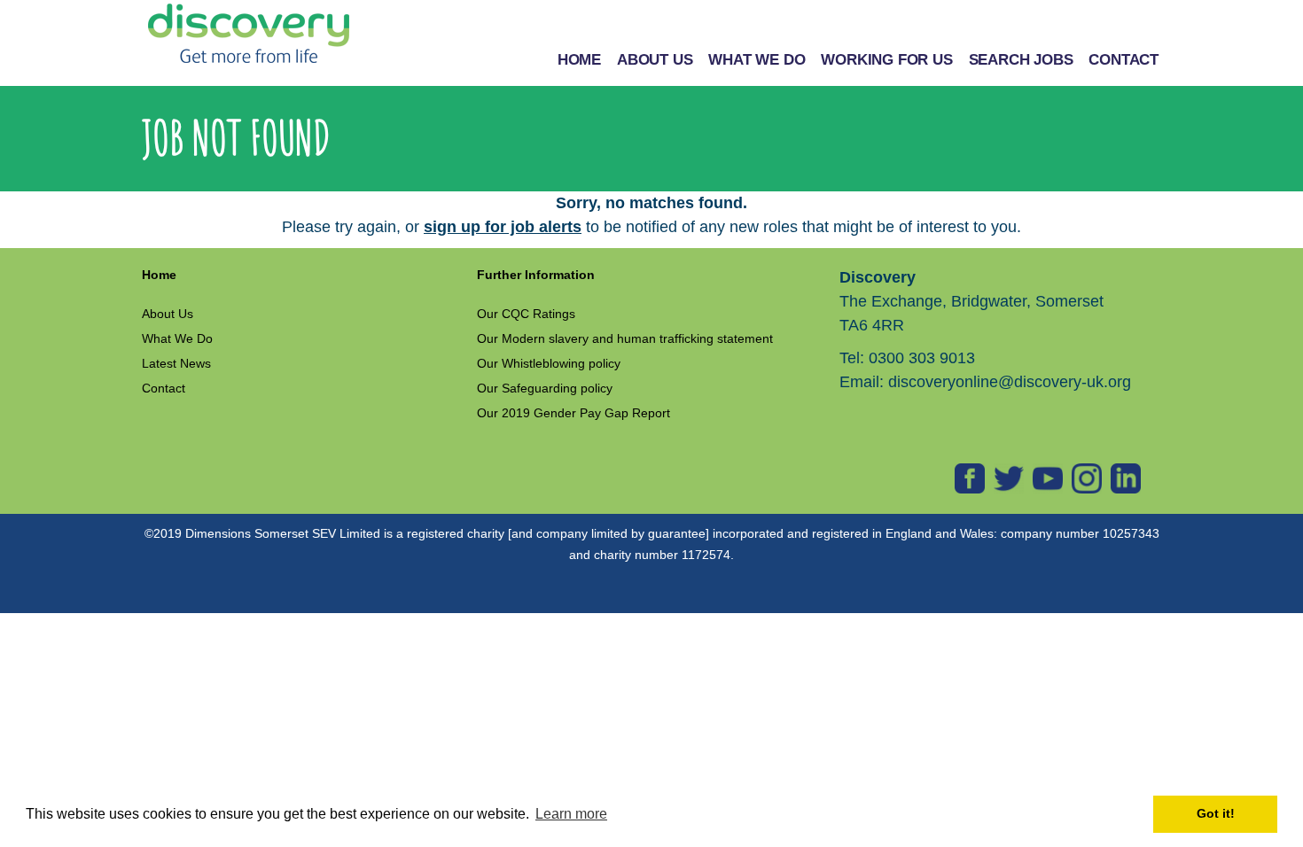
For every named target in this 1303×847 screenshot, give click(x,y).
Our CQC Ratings (526, 314)
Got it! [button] (1216, 813)
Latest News (176, 363)
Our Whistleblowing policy (548, 363)
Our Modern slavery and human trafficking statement (625, 338)
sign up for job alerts (502, 227)
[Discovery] (248, 34)
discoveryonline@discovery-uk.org (1009, 382)
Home (159, 275)
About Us (167, 314)
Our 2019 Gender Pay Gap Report (573, 413)
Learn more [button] (571, 813)
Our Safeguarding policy (544, 388)
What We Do (177, 338)
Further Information (536, 275)
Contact (163, 388)
